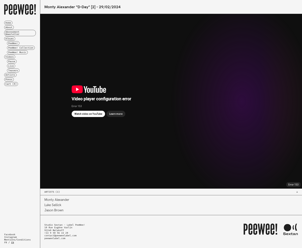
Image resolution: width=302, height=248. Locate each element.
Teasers (13, 70)
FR (5, 242)
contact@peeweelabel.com (60, 235)
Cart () (11, 84)
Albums (9, 38)
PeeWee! (13, 43)
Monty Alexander (56, 200)
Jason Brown (53, 210)
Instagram (10, 237)
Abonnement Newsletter (12, 33)
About (8, 27)
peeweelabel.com (54, 238)
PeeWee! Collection (20, 47)
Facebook (9, 234)
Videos (9, 57)
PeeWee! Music (17, 52)
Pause (11, 61)
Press (8, 79)
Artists (10, 75)
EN (12, 242)
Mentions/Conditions (17, 239)
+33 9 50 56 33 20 (56, 233)
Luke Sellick (52, 205)
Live (11, 66)
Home (8, 22)
